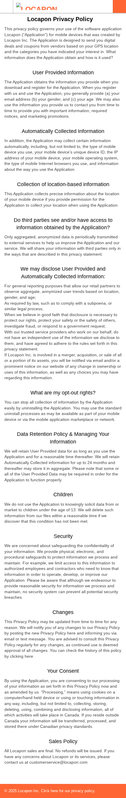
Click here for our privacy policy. (68, 791)
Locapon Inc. (29, 791)
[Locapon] (57, 6)
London (119, 6)
